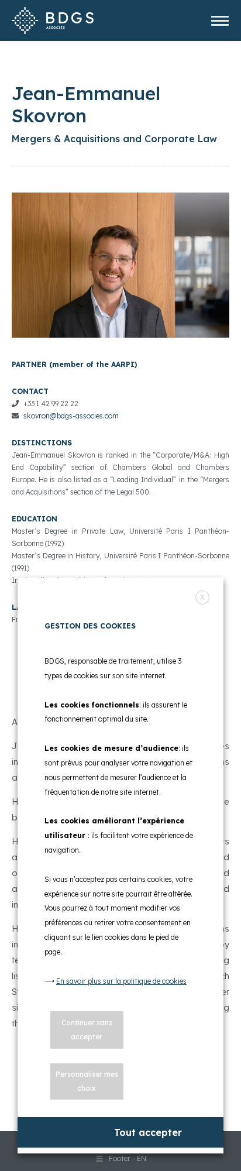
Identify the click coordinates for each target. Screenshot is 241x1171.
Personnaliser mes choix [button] (87, 1081)
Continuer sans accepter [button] (86, 1029)
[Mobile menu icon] (220, 20)
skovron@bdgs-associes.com (71, 415)
